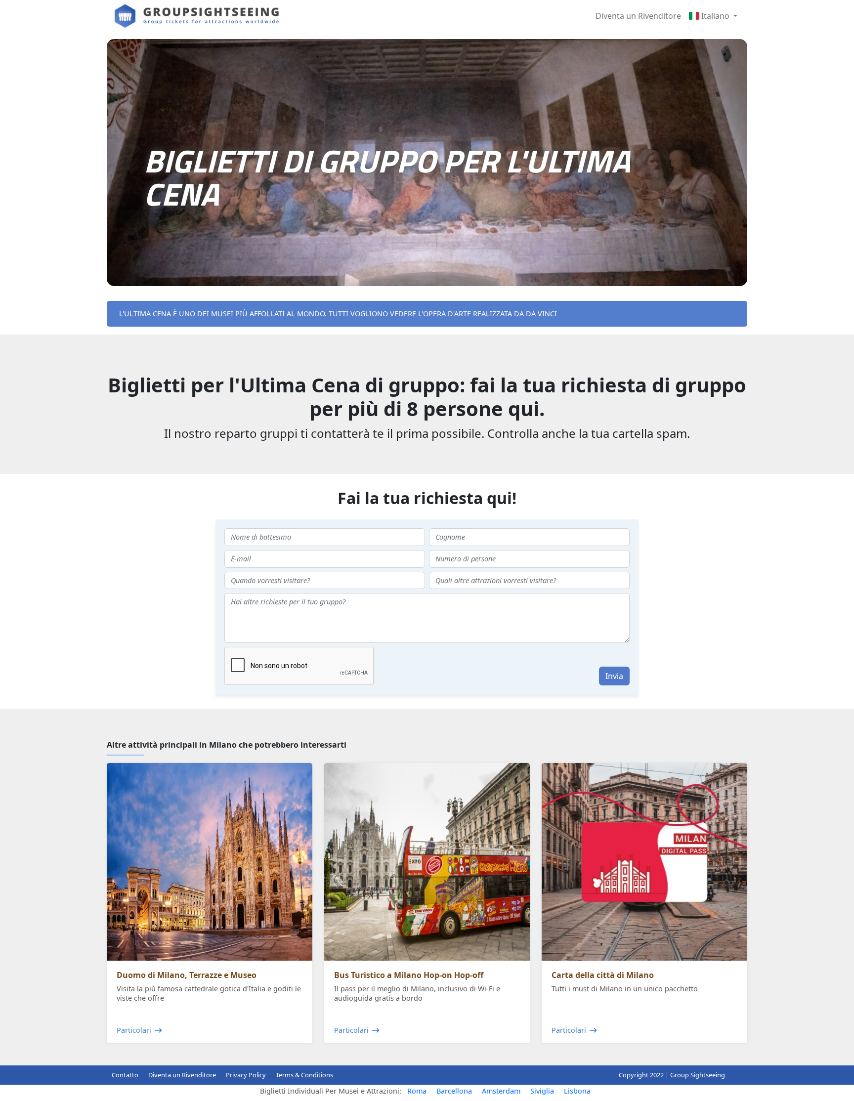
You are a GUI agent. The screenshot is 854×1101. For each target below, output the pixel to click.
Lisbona (577, 1091)
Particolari (134, 1030)
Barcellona (454, 1091)
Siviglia (542, 1091)
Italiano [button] (715, 15)
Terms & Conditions (304, 1074)
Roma (417, 1091)
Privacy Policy (246, 1074)
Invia (614, 676)
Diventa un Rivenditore (638, 15)
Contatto (125, 1074)
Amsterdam (501, 1091)
